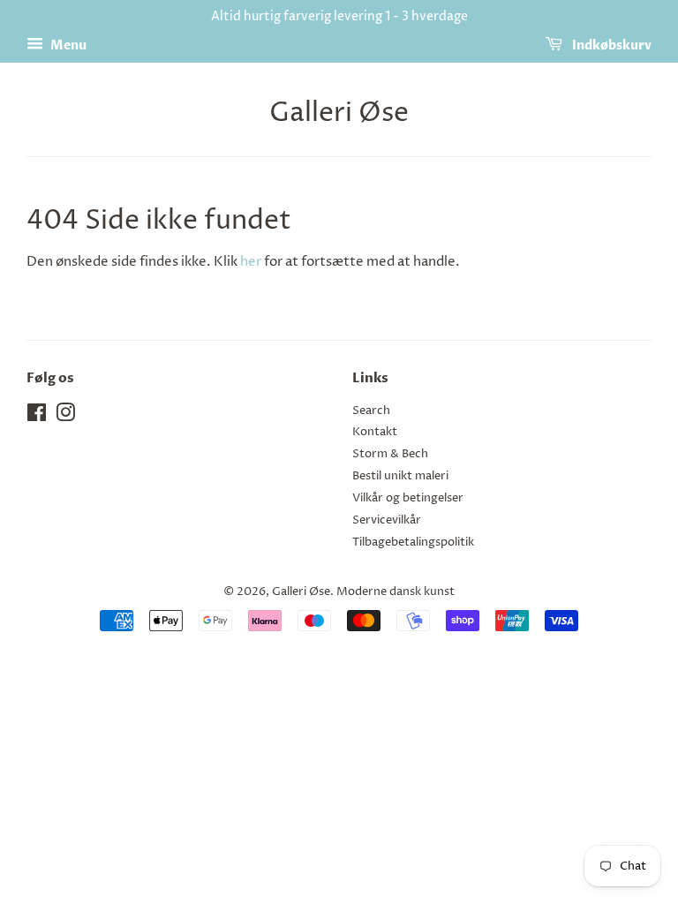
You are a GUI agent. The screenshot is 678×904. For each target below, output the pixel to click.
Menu (67, 45)
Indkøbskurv (610, 45)
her (250, 261)
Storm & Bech (390, 454)
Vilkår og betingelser (407, 498)
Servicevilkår (386, 520)
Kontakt (374, 432)
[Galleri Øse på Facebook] (36, 417)
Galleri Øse (339, 114)
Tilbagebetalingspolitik (413, 542)
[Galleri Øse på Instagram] (65, 417)
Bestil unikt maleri (400, 476)
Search (371, 410)
